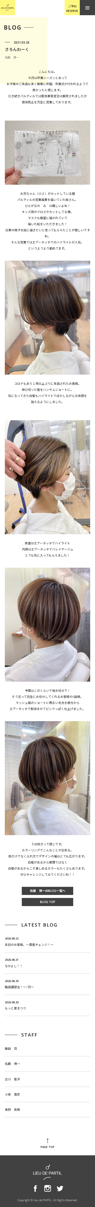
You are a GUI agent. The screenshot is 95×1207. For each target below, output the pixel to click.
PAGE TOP (47, 1147)
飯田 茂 (11, 1048)
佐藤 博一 (12, 1064)
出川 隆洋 (12, 1079)
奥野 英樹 (12, 1109)
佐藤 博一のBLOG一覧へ (47, 891)
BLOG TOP (47, 902)
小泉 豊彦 (12, 1094)
